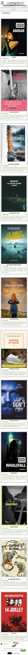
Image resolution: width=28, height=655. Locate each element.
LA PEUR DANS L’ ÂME (14, 213)
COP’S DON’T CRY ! (14, 420)
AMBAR (14, 57)
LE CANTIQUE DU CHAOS (14, 579)
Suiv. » (11, 643)
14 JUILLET (14, 633)
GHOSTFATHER (14, 527)
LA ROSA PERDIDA (14, 112)
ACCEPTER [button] (23, 650)
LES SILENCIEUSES (14, 319)
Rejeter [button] (9, 653)
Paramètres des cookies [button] (14, 650)
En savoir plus (16, 653)
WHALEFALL (14, 473)
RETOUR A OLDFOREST (13, 164)
